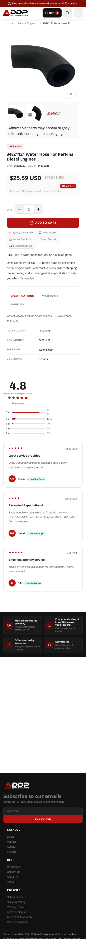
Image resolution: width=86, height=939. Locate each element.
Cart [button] (53, 12)
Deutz (10, 836)
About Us (12, 876)
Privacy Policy (15, 907)
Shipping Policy (16, 902)
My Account (14, 867)
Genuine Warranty (17, 922)
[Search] (67, 12)
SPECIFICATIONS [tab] (22, 295)
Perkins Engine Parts (28, 23)
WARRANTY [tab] (50, 295)
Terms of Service (17, 912)
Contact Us (13, 872)
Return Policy (15, 897)
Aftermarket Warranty (19, 917)
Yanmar (11, 851)
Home (10, 23)
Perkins (11, 841)
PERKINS (15, 146)
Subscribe (43, 818)
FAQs (10, 881)
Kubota (11, 846)
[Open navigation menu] (78, 12)
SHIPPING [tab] (17, 304)
